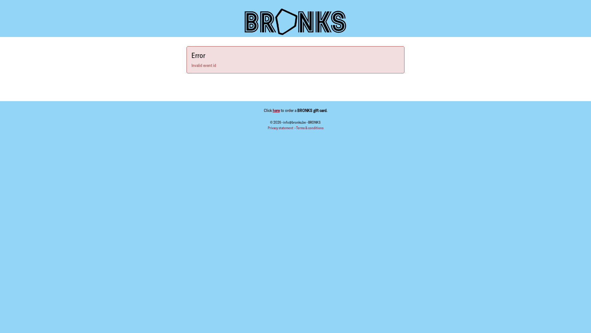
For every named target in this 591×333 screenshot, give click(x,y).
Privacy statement (281, 127)
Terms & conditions (310, 127)
